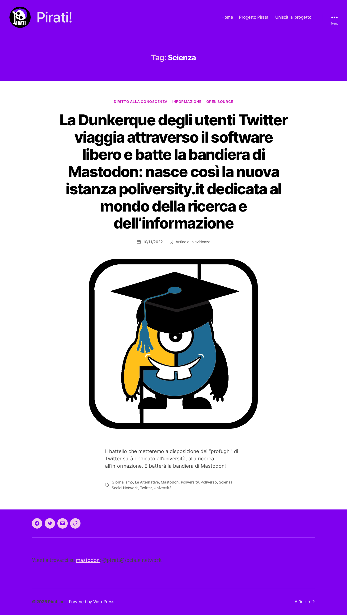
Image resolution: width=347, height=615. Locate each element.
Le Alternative (147, 482)
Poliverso (209, 482)
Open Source (219, 102)
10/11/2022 (153, 241)
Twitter (146, 487)
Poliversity (190, 482)
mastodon (88, 560)
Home (227, 17)
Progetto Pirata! (254, 17)
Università (162, 487)
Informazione (187, 102)
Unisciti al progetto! (294, 17)
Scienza (226, 482)
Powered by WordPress (91, 601)
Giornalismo (122, 482)
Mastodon (170, 482)
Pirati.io (55, 601)
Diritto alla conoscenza (141, 102)
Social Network (125, 487)
